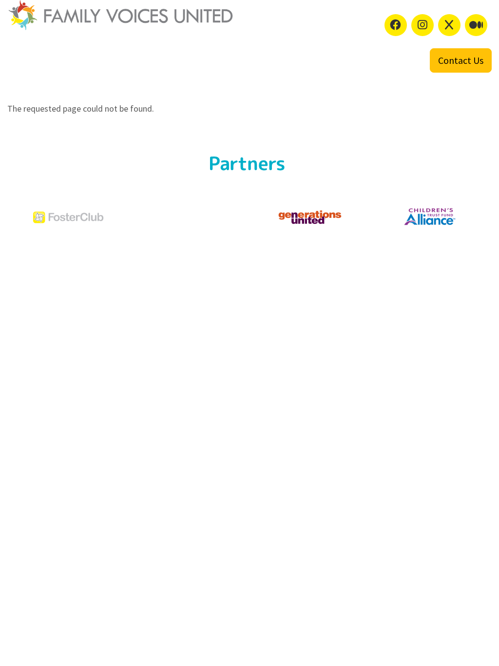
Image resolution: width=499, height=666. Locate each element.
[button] (461, 60)
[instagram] (422, 25)
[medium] (476, 25)
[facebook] (395, 25)
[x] (449, 25)
